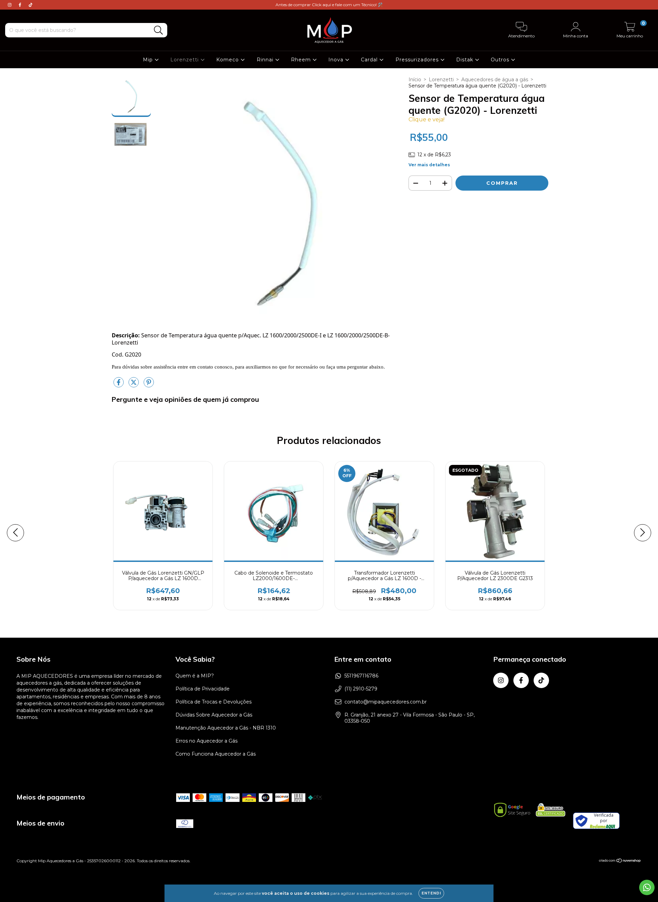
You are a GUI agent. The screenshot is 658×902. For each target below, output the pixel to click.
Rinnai (266, 60)
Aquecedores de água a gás (494, 79)
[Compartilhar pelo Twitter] (134, 385)
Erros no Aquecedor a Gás (206, 741)
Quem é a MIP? (194, 676)
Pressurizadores (417, 60)
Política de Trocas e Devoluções (213, 702)
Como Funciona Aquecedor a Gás (215, 754)
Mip (149, 60)
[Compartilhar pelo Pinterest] (149, 385)
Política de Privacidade (202, 689)
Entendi (431, 893)
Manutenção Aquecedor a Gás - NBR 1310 (225, 728)
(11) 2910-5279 (360, 689)
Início (415, 79)
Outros (501, 60)
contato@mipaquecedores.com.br (385, 702)
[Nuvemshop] (620, 861)
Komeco (228, 60)
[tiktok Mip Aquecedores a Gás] (30, 5)
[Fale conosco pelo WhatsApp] (647, 887)
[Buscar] (158, 30)
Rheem (302, 60)
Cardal (370, 60)
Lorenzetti (185, 60)
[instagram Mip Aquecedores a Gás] (10, 5)
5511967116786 (361, 676)
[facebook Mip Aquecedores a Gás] (20, 5)
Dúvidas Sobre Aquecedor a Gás (213, 715)
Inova (336, 60)
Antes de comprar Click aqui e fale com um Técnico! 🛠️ (329, 4)
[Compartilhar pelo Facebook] (119, 385)
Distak (465, 60)
